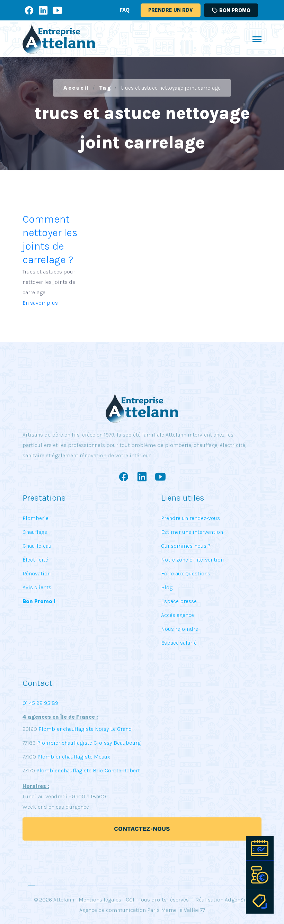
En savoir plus (40, 302)
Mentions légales (100, 899)
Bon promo (231, 10)
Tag (105, 87)
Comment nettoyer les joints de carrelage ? (50, 254)
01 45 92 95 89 (40, 703)
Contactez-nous (142, 829)
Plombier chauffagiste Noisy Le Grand (84, 729)
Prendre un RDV (170, 10)
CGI (130, 899)
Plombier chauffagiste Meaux (73, 756)
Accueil (76, 87)
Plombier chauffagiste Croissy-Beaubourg (88, 742)
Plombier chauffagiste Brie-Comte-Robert (88, 770)
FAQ (125, 10)
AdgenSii (236, 899)
